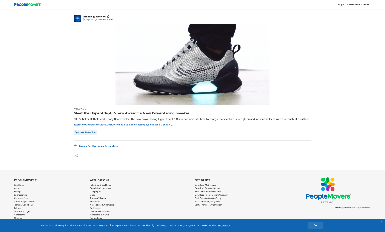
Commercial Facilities (100, 211)
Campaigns (95, 191)
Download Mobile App (205, 185)
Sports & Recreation (85, 132)
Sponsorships (20, 194)
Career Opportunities (24, 201)
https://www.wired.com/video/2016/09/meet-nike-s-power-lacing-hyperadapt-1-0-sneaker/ (123, 124)
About (17, 188)
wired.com (80, 108)
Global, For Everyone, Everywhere (98, 145)
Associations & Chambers (102, 204)
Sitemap (18, 218)
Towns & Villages (98, 198)
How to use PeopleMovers (208, 191)
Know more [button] (224, 225)
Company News (21, 198)
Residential (95, 201)
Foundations (96, 218)
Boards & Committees (100, 188)
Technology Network (94, 16)
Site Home (19, 185)
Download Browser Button (207, 188)
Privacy (17, 208)
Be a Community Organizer (208, 201)
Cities (92, 194)
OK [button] (315, 225)
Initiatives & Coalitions (100, 185)
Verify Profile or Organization (208, 204)
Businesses (95, 208)
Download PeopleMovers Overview (211, 194)
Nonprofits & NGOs (99, 214)
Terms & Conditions (23, 204)
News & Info (106, 19)
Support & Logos (22, 211)
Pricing (17, 191)
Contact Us (19, 214)
